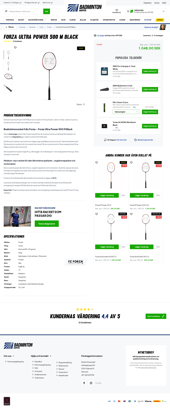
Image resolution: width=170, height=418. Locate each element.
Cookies (98, 383)
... (115, 127)
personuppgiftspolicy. (149, 367)
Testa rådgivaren (46, 223)
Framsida (10, 20)
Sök (46, 11)
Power (49, 27)
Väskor (54, 20)
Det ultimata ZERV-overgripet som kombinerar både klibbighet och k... (125, 72)
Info (134, 107)
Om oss (156, 3)
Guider (122, 20)
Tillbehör (94, 20)
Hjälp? (164, 3)
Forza (41, 27)
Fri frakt (100, 35)
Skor (63, 20)
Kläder (73, 20)
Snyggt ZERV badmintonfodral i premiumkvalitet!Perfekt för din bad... (126, 89)
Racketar (32, 27)
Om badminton (109, 20)
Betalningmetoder (145, 140)
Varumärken (135, 20)
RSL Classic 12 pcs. (121, 102)
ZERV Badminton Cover (122, 85)
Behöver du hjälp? (151, 27)
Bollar (83, 20)
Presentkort (147, 3)
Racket (21, 20)
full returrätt (121, 140)
